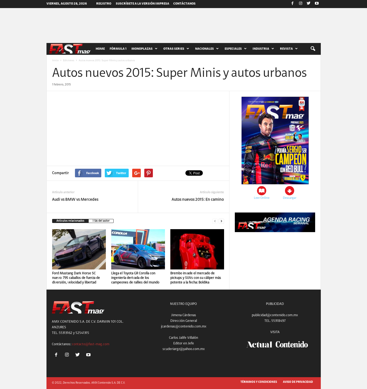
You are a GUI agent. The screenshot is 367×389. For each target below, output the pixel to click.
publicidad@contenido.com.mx (275, 315)
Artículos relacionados (70, 220)
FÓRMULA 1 (118, 49)
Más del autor (101, 220)
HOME (100, 49)
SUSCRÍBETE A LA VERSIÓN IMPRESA (142, 3)
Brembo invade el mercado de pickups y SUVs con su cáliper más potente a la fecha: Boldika (195, 278)
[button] (313, 49)
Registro (103, 3)
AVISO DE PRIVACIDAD (298, 382)
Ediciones (68, 60)
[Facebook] (292, 4)
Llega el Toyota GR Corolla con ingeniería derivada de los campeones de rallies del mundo (135, 278)
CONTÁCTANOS (184, 3)
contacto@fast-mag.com (90, 344)
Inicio (55, 60)
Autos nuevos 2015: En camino (198, 200)
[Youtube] (317, 4)
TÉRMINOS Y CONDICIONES (258, 382)
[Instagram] (300, 4)
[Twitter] (308, 4)
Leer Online (261, 198)
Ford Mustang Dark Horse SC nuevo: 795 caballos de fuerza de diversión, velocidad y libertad (76, 278)
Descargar (289, 198)
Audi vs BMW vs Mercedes (75, 200)
